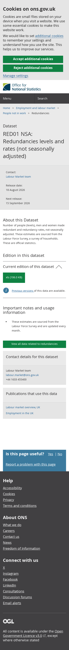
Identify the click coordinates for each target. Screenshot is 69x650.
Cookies (9, 494)
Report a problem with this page (31, 464)
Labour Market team (18, 176)
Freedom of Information (21, 548)
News (7, 542)
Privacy (8, 500)
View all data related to (34, 344)
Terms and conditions (20, 505)
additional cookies (49, 36)
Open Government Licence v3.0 (33, 633)
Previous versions (23, 290)
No (60, 454)
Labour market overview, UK (23, 407)
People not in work (14, 113)
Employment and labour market (36, 108)
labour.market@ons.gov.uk (22, 375)
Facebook (10, 579)
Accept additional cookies (33, 59)
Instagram (11, 573)
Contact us (11, 536)
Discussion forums (17, 597)
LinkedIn (9, 585)
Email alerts (12, 603)
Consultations (13, 591)
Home (7, 108)
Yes (50, 454)
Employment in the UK (19, 413)
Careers (9, 530)
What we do (12, 525)
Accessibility (12, 488)
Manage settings (15, 75)
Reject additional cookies (33, 68)
